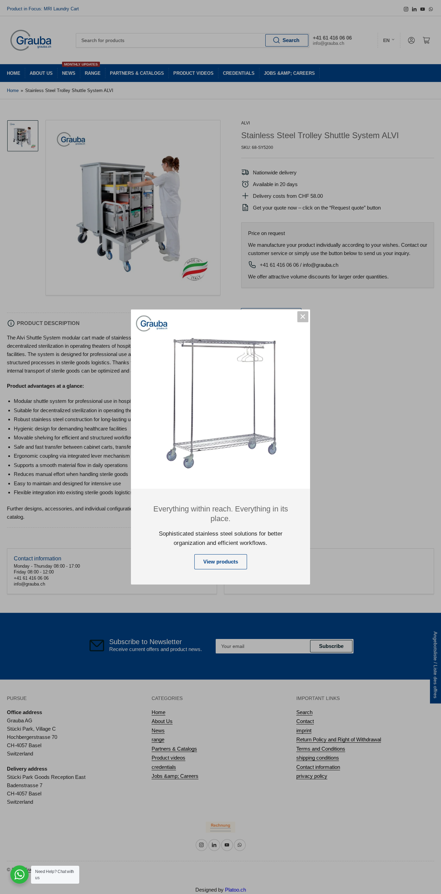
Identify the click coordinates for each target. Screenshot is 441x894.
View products (220, 562)
